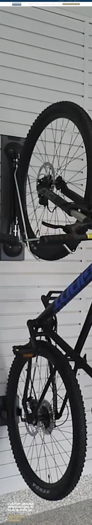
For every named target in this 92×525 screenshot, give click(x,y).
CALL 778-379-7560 (14, 520)
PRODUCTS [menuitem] (37, 4)
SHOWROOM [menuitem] (30, 4)
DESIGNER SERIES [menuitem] (45, 4)
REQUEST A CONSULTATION (16, 516)
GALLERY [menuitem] (53, 4)
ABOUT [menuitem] (58, 4)
